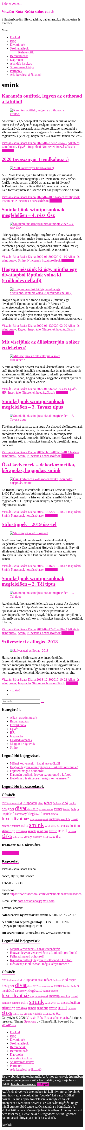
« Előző (15, 690)
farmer (58, 809)
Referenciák (26, 52)
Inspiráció (34, 146)
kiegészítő (34, 814)
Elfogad (43, 1084)
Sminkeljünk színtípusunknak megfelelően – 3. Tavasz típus (33, 404)
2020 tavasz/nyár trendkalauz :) (35, 159)
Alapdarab (30, 803)
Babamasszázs (19, 721)
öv (53, 836)
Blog (13, 41)
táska (7, 836)
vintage (28, 836)
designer (8, 809)
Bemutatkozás (19, 56)
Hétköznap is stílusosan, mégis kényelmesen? (39, 778)
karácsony (21, 813)
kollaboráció (50, 813)
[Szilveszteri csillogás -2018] (29, 650)
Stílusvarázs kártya (22, 67)
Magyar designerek (22, 743)
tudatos (72, 831)
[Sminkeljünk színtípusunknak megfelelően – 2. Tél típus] (42, 596)
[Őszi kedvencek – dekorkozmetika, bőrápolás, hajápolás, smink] (42, 483)
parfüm (16, 825)
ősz (58, 836)
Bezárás (7, 1124)
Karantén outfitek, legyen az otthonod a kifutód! (41, 774)
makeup (54, 819)
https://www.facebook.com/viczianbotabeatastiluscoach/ (46, 894)
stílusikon (73, 825)
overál (74, 819)
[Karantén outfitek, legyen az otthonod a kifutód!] (42, 114)
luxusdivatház (16, 818)
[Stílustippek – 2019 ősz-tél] (29, 533)
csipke (72, 803)
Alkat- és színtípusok (66, 197)
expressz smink (46, 809)
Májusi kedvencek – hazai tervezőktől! (35, 763)
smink (36, 824)
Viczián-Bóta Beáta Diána (19, 143)
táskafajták (18, 837)
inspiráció (8, 813)
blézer (48, 803)
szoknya (21, 831)
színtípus (42, 831)
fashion (66, 809)
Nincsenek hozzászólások (58, 146)
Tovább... (8, 150)
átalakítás (47, 837)
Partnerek (16, 71)
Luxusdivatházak (21, 740)
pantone (6, 825)
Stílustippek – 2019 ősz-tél (29, 524)
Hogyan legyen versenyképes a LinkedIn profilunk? (44, 767)
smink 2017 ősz (52, 826)
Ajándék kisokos (21, 63)
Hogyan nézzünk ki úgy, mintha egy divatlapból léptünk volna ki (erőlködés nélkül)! (39, 275)
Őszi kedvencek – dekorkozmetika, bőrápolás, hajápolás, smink (38, 467)
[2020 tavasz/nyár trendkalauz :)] (32, 168)
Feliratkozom (10, 853)
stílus (64, 825)
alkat (40, 803)
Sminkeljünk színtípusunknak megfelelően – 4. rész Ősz (33, 212)
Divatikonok (18, 725)
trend (62, 830)
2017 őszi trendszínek (12, 803)
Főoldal (15, 37)
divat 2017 (32, 809)
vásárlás (37, 836)
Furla (73, 809)
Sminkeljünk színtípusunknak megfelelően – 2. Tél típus (33, 581)
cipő (65, 803)
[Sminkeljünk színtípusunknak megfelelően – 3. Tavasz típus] (42, 419)
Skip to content (11, 3)
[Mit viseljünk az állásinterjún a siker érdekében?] (42, 360)
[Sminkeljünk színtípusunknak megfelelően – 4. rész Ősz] (42, 227)
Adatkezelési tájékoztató (25, 74)
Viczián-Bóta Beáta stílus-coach (28, 11)
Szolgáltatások (19, 48)
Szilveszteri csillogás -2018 (30, 641)
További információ (23, 1084)
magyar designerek (39, 819)
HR (4, 392)
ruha (24, 825)
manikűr (65, 819)
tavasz (53, 831)
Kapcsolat (16, 60)
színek (32, 831)
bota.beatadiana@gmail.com (36, 901)
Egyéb (22, 146)
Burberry (57, 803)
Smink (22, 260)
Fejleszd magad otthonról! (27, 771)
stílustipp (8, 831)
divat (21, 808)
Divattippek (17, 44)
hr (78, 809)
